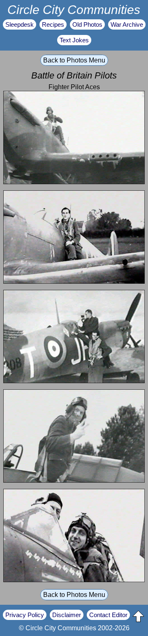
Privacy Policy (24, 614)
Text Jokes (74, 40)
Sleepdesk (19, 24)
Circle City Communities (73, 9)
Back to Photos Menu (74, 60)
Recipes (53, 24)
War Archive (127, 24)
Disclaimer (66, 614)
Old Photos (87, 24)
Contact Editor (108, 614)
